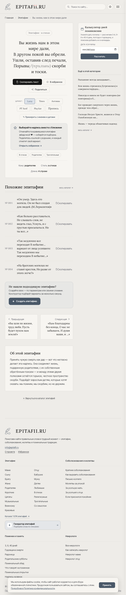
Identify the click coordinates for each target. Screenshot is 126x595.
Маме (7, 470)
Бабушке (38, 474)
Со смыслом (40, 505)
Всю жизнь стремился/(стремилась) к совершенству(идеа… (98, 87)
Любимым (39, 488)
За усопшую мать (73, 488)
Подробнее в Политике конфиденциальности (33, 588)
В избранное (56, 82)
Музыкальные (12, 501)
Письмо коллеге (73, 479)
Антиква (55, 101)
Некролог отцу (72, 559)
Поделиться (41, 89)
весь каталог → (66, 187)
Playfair (37, 108)
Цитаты (8, 497)
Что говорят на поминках (17, 567)
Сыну (7, 474)
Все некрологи (72, 545)
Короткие (9, 492)
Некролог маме (73, 554)
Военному (10, 505)
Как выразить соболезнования (80, 474)
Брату (8, 479)
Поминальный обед (14, 563)
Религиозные (40, 497)
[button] (63, 203)
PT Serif (23, 108)
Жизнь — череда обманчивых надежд (97, 123)
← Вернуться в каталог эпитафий (39, 398)
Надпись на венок (13, 576)
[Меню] (118, 6)
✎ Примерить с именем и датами (39, 117)
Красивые (9, 510)
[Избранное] (110, 7)
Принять (107, 585)
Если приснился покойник (78, 497)
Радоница (9, 554)
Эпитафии (23, 17)
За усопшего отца (74, 492)
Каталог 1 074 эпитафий (17, 516)
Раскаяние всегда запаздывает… (94, 79)
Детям (37, 483)
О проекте (10, 451)
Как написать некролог (76, 550)
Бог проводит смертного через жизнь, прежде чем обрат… (98, 106)
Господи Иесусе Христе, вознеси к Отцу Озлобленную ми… (99, 116)
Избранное (23, 451)
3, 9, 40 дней (11, 545)
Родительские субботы (16, 559)
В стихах (23, 155)
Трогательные (53, 155)
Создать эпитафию (26, 301)
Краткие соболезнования (77, 470)
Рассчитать (99, 56)
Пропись (53, 108)
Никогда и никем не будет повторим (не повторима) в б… (99, 97)
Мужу (37, 479)
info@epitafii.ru (12, 447)
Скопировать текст (29, 82)
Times (42, 101)
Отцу (36, 470)
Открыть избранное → (30, 145)
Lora (29, 101)
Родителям (37, 155)
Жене (7, 483)
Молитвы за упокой (75, 483)
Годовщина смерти (14, 550)
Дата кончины (88, 44)
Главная (9, 17)
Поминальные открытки (17, 572)
